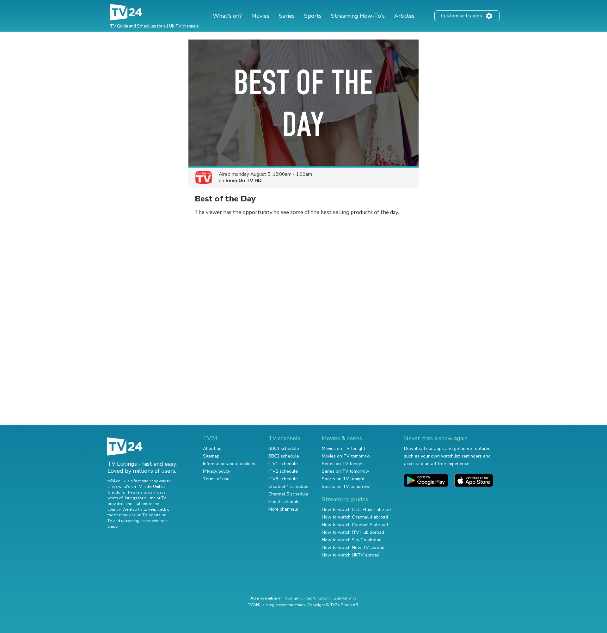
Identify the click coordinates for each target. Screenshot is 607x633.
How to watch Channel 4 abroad (355, 517)
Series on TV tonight (343, 464)
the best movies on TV (127, 515)
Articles (404, 16)
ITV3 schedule (283, 479)
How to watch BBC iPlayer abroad (356, 510)
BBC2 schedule (283, 456)
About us (212, 449)
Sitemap (211, 456)
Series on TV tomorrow (345, 471)
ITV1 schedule (283, 464)
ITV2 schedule (283, 471)
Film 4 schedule (284, 502)
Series (287, 16)
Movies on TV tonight (343, 449)
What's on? (227, 16)
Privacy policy (216, 471)
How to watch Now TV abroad (353, 547)
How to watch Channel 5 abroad (355, 525)
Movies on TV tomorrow (346, 456)
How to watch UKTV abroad (350, 555)
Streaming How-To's (358, 16)
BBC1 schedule (283, 449)
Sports (313, 16)
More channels (283, 509)
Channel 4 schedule (288, 486)
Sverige (291, 598)
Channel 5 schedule (288, 494)
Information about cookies (229, 464)
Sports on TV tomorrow (346, 486)
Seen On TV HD (243, 180)
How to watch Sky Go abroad (352, 540)
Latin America (345, 598)
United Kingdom (315, 598)
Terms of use (216, 479)
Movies (260, 16)
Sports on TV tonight (343, 479)
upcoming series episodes (145, 520)
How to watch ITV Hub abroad (353, 532)
